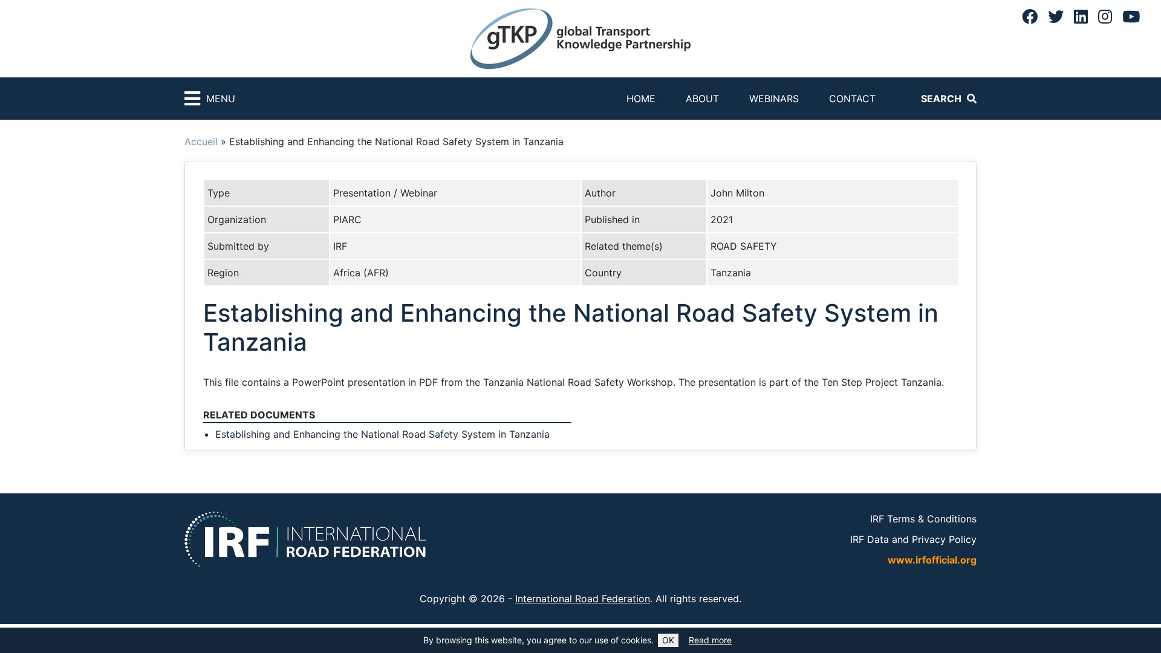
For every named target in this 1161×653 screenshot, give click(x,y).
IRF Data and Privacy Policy (913, 539)
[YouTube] (1131, 16)
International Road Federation (582, 599)
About (702, 99)
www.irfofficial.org (932, 560)
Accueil (201, 141)
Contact (852, 99)
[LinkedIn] (1081, 16)
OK (668, 640)
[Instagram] (1105, 16)
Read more (710, 640)
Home (640, 99)
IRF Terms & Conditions (923, 519)
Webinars (774, 99)
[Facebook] (1030, 16)
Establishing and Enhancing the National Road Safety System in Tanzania (382, 434)
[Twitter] (1056, 16)
